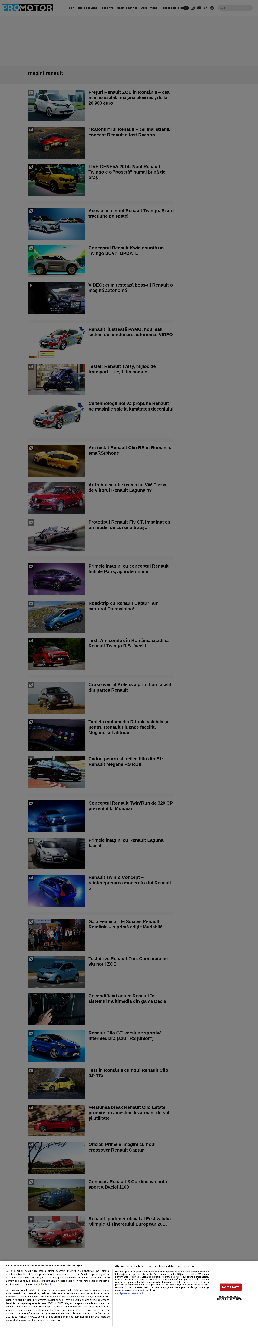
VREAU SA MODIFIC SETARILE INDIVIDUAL (229, 1297)
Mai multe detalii (42, 1284)
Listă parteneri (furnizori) (129, 1293)
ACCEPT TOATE (230, 1287)
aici (75, 1307)
